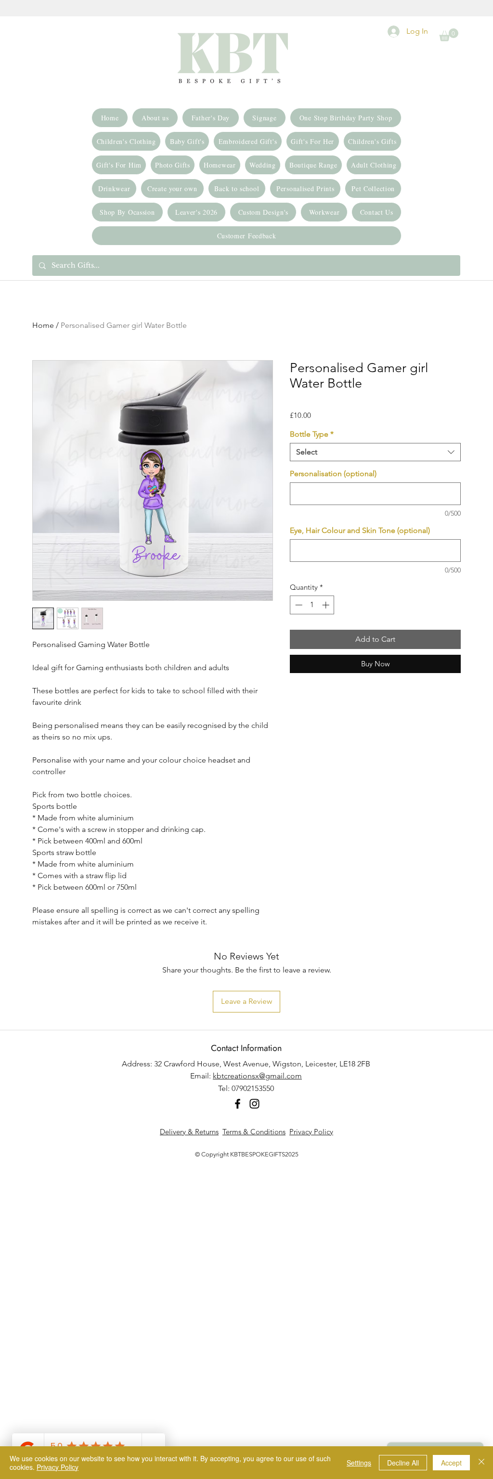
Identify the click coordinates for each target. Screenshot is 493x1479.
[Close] (481, 1462)
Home (43, 325)
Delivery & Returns (189, 1131)
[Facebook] (237, 1103)
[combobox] (375, 452)
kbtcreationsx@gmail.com (257, 1075)
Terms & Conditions (253, 1131)
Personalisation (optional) (333, 473)
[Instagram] (254, 1103)
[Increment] (326, 605)
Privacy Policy (311, 1131)
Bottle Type (312, 434)
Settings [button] (359, 1462)
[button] (448, 34)
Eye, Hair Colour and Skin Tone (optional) (360, 530)
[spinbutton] (312, 605)
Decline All (403, 1462)
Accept (451, 1462)
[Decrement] (297, 605)
